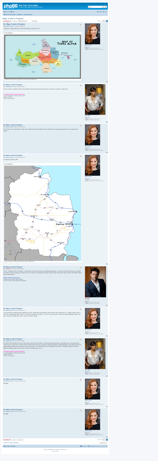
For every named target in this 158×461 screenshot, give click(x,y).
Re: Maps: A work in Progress (14, 24)
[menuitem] (12, 12)
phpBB (50, 449)
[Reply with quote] (80, 24)
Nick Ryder (87, 298)
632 (89, 47)
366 (89, 117)
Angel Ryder (87, 115)
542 (89, 301)
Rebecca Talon (88, 45)
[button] (103, 21)
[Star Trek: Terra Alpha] (11, 6)
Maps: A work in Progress (13, 18)
